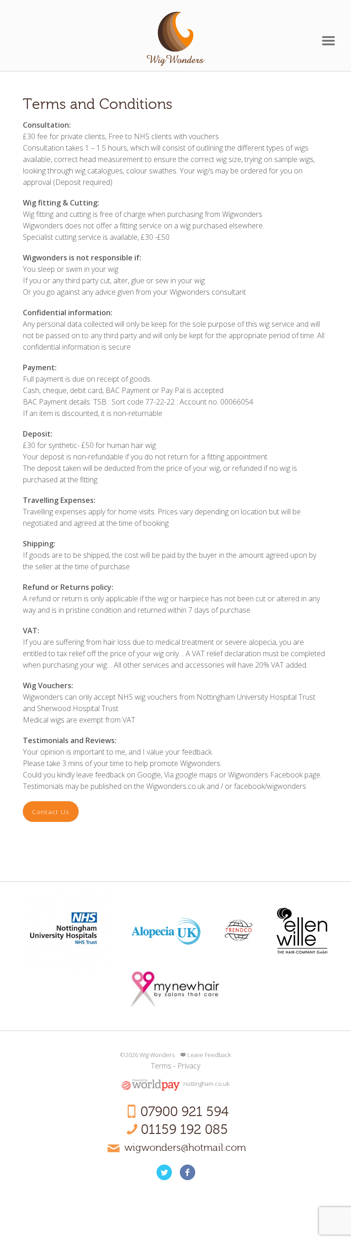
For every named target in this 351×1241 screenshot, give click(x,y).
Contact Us (50, 811)
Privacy (188, 1066)
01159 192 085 (184, 1129)
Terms (161, 1066)
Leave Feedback (209, 1055)
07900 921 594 (184, 1112)
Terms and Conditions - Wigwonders (176, 38)
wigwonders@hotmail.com (184, 1148)
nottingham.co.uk (206, 1084)
